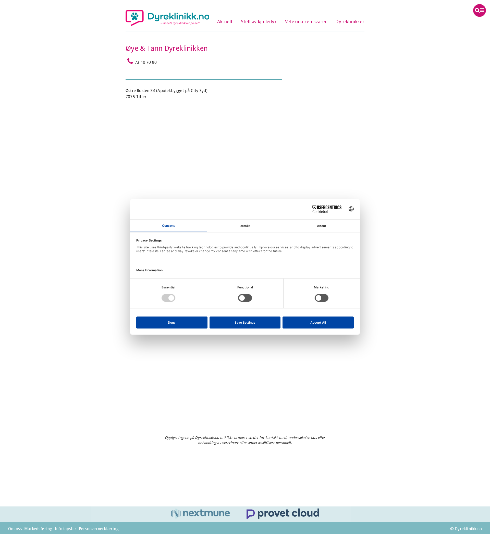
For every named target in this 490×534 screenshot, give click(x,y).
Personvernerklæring (99, 528)
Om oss (15, 528)
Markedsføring (38, 528)
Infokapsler (65, 528)
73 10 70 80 (146, 62)
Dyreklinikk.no (167, 18)
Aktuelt (224, 21)
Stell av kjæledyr (258, 21)
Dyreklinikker (349, 21)
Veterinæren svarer (306, 21)
